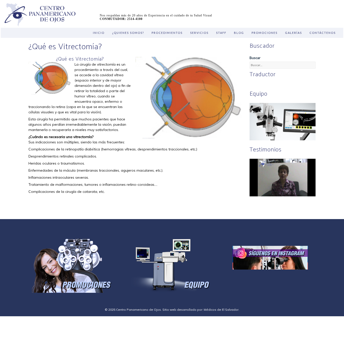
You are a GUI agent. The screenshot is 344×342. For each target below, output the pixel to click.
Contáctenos (322, 32)
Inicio (99, 32)
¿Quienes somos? (128, 32)
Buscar (255, 58)
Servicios (199, 32)
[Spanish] (258, 86)
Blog (239, 32)
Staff (221, 32)
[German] (264, 86)
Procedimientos (167, 32)
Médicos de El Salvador (221, 309)
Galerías (293, 32)
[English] (252, 86)
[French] (270, 86)
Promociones (265, 32)
